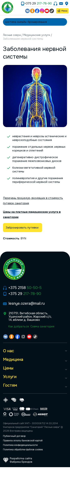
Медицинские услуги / (37, 35)
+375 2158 (25, 288)
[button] (35, 351)
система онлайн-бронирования (26, 22)
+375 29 (38, 3)
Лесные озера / (13, 35)
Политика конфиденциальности (20, 445)
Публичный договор (14, 436)
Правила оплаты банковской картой (23, 440)
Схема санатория (42, 326)
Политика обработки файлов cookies (23, 449)
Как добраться (18, 326)
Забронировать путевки (22, 227)
